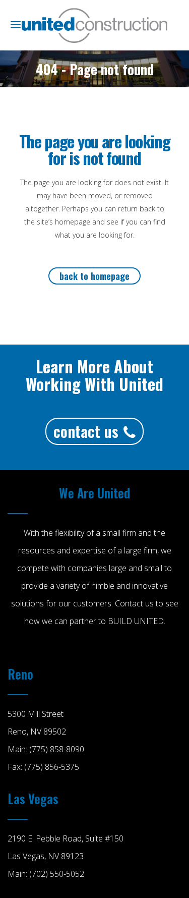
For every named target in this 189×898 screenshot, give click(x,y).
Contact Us (85, 431)
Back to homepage (94, 276)
